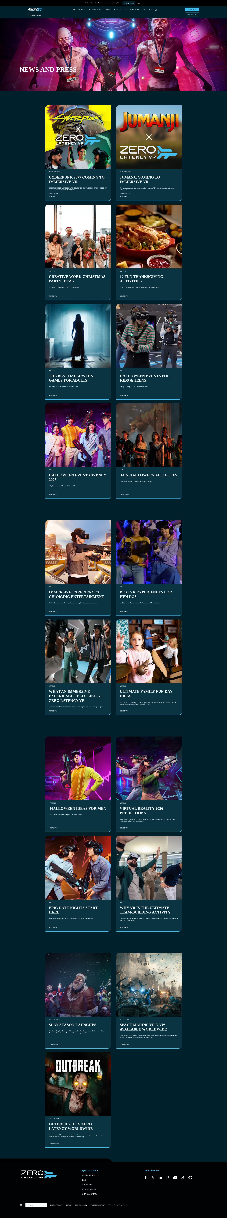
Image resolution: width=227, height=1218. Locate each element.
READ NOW (53, 197)
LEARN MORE (54, 1044)
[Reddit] (190, 1178)
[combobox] (36, 1205)
